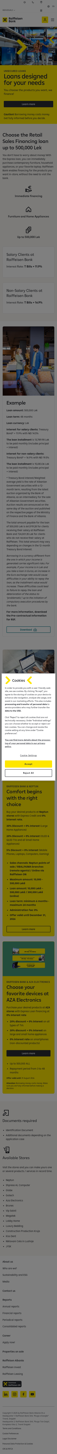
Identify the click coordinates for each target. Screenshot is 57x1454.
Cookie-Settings (28, 755)
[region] (28, 727)
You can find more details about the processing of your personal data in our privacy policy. (28, 743)
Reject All (28, 772)
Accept (28, 764)
